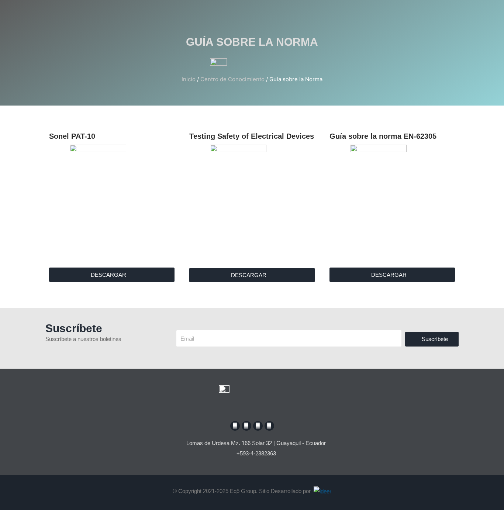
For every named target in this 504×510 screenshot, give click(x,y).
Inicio (189, 79)
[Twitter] (258, 426)
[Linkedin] (269, 426)
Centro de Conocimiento (232, 79)
